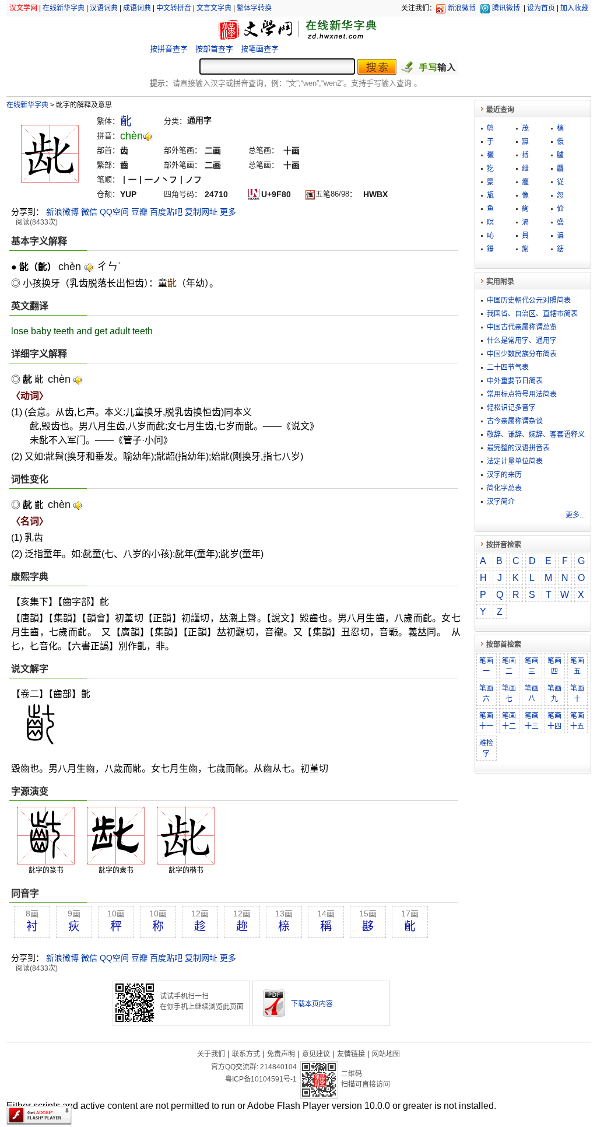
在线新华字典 (64, 8)
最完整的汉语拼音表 (518, 448)
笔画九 (554, 693)
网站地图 (386, 1054)
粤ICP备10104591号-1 (261, 1079)
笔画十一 (486, 721)
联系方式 (246, 1054)
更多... (575, 515)
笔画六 (486, 693)
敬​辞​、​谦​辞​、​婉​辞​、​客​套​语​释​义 (536, 434)
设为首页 (541, 8)
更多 (228, 211)
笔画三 (532, 666)
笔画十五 (577, 721)
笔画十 (577, 693)
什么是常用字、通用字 (522, 341)
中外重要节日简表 (515, 381)
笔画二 (509, 666)
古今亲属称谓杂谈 (515, 421)
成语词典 (137, 8)
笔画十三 (532, 721)
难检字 (486, 748)
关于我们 (211, 1054)
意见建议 (316, 1054)
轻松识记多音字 (511, 408)
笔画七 (509, 693)
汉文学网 (23, 8)
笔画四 (554, 666)
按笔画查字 (260, 48)
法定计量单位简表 (515, 461)
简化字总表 (504, 488)
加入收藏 (574, 8)
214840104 (278, 1067)
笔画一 (486, 666)
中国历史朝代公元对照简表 (529, 300)
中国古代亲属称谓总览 (522, 327)
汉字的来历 (504, 475)
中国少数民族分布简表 (522, 354)
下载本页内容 (312, 1004)
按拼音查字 (169, 48)
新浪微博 (462, 8)
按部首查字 (214, 48)
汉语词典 (104, 8)
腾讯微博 (506, 8)
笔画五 (577, 666)
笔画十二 (509, 721)
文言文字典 (213, 8)
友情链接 (351, 1054)
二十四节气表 (508, 367)
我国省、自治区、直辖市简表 (532, 314)
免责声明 (281, 1054)
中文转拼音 (173, 8)
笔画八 (532, 693)
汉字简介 (501, 502)
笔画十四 (554, 721)
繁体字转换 (254, 8)
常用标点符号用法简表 (522, 394)
